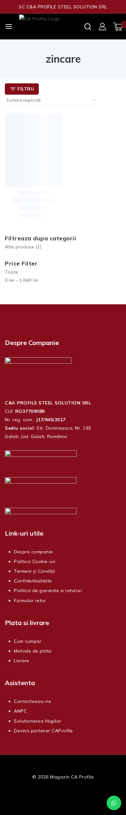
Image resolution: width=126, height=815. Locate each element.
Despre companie (33, 552)
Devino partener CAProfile (43, 731)
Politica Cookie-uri (35, 561)
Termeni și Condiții (34, 571)
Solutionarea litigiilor (37, 721)
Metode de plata (33, 651)
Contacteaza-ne (32, 701)
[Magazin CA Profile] (51, 26)
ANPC (20, 711)
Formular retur (30, 600)
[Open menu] (9, 26)
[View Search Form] (88, 27)
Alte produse (23, 247)
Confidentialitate (33, 581)
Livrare (21, 660)
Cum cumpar (27, 641)
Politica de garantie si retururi (48, 590)
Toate (11, 272)
